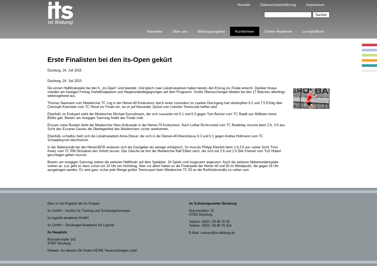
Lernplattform (313, 31)
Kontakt (244, 5)
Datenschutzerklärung (278, 5)
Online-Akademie (278, 31)
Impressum (315, 5)
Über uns (180, 31)
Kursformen (244, 31)
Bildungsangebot (211, 31)
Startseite (154, 31)
